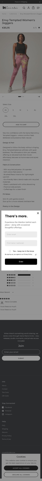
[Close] (38, 213)
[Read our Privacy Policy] (35, 254)
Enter (21, 262)
